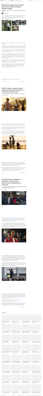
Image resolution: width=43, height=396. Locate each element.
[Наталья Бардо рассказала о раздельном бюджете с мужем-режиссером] (26, 379)
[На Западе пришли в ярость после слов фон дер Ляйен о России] (16, 339)
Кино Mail (8, 3)
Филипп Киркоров (4, 15)
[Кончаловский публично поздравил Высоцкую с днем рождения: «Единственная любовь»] (16, 379)
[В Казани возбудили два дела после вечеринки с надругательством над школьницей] (26, 369)
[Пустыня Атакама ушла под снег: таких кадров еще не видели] (6, 389)
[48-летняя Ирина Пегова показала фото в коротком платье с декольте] (6, 339)
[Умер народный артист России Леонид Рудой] (36, 319)
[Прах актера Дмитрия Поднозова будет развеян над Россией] (6, 359)
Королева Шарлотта (17, 170)
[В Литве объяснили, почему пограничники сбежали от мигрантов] (6, 319)
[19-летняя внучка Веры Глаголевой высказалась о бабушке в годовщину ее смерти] (16, 389)
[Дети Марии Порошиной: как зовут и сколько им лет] (16, 349)
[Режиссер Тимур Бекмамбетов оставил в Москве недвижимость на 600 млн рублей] (16, 359)
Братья (3, 16)
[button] (6, 25)
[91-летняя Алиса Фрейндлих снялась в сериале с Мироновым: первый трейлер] (6, 369)
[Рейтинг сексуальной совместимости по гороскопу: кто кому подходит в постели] (36, 349)
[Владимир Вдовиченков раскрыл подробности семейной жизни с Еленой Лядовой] (26, 329)
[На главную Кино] (2, 1)
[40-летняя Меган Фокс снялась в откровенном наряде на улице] (26, 359)
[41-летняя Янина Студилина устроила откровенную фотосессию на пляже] (36, 359)
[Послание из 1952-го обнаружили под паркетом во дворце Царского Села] (16, 319)
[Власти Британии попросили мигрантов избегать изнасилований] (36, 379)
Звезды (10, 51)
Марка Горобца (10, 16)
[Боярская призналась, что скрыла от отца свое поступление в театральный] (26, 339)
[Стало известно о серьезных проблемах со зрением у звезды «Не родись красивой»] (16, 369)
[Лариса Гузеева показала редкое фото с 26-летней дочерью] (6, 329)
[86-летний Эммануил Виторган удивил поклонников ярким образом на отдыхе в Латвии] (26, 389)
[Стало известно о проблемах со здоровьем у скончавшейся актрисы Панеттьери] (26, 319)
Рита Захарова (5, 95)
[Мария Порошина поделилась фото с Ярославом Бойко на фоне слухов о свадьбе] (16, 329)
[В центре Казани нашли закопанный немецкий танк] (26, 349)
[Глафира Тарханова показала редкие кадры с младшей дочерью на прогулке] (6, 379)
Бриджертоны (4, 170)
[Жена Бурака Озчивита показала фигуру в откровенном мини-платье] (36, 369)
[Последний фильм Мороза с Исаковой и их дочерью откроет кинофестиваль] (36, 389)
